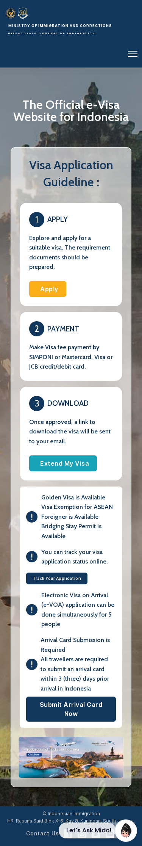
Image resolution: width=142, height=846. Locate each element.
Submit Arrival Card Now (71, 709)
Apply (49, 289)
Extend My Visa (64, 463)
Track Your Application (57, 578)
